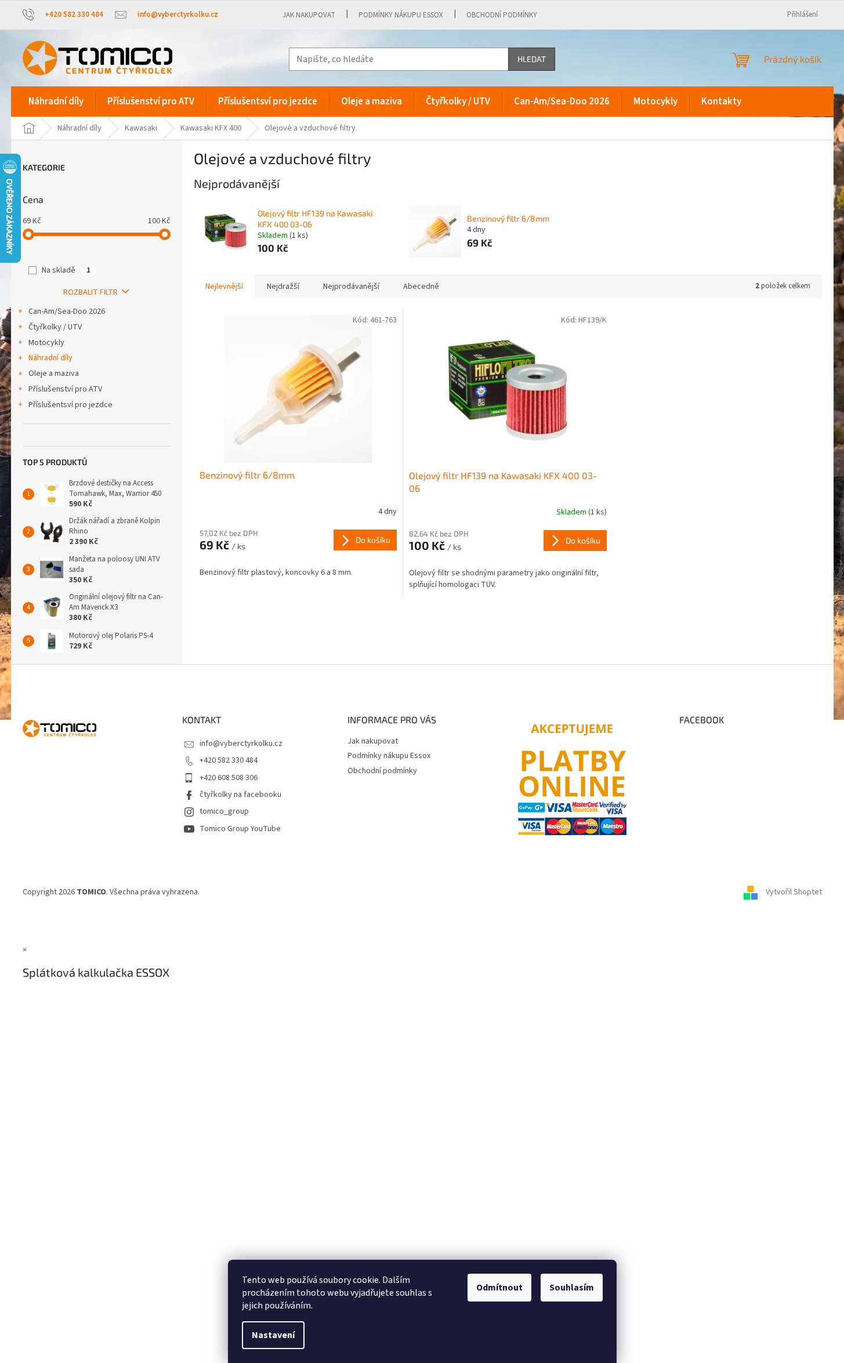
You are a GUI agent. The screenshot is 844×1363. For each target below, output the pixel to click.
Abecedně (421, 286)
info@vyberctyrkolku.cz (241, 743)
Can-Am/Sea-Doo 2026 (66, 311)
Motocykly (46, 343)
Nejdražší (283, 286)
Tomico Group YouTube (240, 829)
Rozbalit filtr (90, 292)
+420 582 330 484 (229, 760)
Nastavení (273, 1335)
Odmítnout (499, 1287)
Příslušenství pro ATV (65, 389)
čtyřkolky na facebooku (240, 794)
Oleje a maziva (53, 373)
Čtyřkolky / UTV (55, 327)
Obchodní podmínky (501, 15)
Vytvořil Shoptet (794, 892)
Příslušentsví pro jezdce (70, 405)
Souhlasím (571, 1287)
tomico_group (224, 811)
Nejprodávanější (351, 286)
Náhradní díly (50, 358)
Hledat (531, 59)
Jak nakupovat (308, 15)
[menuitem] (56, 101)
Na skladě (66, 270)
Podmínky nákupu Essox (400, 15)
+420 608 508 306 (229, 778)
